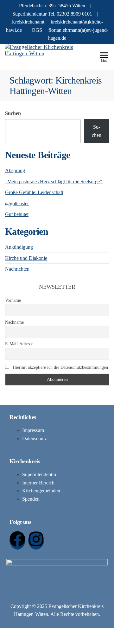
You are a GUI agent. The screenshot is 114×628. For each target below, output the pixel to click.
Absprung (15, 170)
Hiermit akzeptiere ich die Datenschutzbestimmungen (59, 367)
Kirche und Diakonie (26, 258)
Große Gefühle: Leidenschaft (34, 192)
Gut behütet (16, 214)
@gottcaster (17, 203)
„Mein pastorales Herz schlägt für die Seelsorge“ (54, 181)
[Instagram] (36, 540)
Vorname (13, 300)
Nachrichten (17, 269)
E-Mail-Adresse (19, 343)
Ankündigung (19, 247)
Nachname (14, 322)
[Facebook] (17, 540)
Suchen (13, 113)
